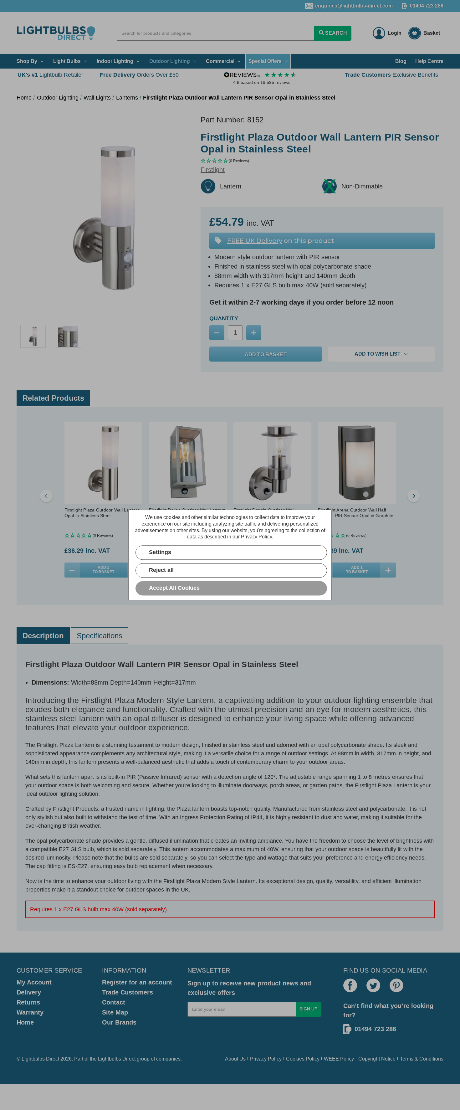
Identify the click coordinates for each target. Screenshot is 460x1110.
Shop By (27, 61)
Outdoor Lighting (169, 61)
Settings (160, 552)
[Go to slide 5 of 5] (46, 496)
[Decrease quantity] (72, 570)
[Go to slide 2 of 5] (413, 496)
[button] (322, 161)
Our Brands (119, 1022)
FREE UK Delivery (254, 240)
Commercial (220, 61)
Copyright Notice (377, 1058)
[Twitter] (373, 985)
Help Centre (429, 61)
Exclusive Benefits (391, 75)
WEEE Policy (339, 1058)
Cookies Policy (302, 1058)
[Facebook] (350, 985)
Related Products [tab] (53, 398)
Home (25, 1022)
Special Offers (265, 61)
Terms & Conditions (421, 1058)
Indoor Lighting (115, 61)
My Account (34, 982)
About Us (235, 1058)
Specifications (99, 635)
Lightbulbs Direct (116, 1058)
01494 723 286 (426, 5)
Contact (113, 1002)
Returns (28, 1002)
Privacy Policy (266, 1058)
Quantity (223, 318)
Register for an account (137, 982)
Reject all (161, 570)
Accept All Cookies (174, 588)
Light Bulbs (67, 61)
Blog (400, 61)
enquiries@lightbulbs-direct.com (354, 5)
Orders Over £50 (139, 75)
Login (394, 33)
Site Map (115, 1012)
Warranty (30, 1012)
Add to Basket (103, 569)
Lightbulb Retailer (50, 75)
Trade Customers (127, 992)
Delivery (29, 992)
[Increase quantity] (388, 570)
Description (43, 635)
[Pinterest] (396, 985)
